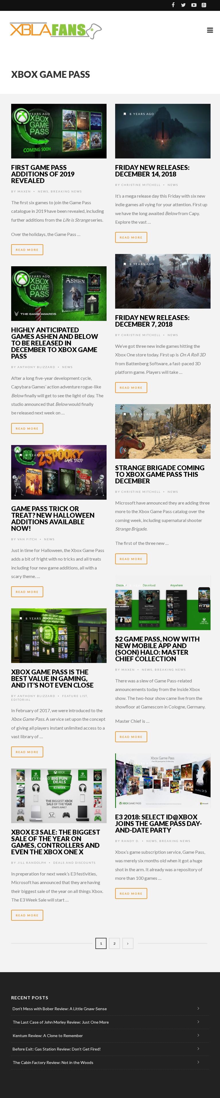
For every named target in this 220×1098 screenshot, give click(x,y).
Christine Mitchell (141, 184)
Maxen (24, 191)
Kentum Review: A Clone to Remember (48, 1035)
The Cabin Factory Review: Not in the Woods (53, 1062)
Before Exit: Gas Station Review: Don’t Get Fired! (57, 1049)
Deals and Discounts (74, 862)
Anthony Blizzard (36, 367)
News (43, 191)
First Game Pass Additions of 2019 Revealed (42, 173)
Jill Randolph (31, 862)
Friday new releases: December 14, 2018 (152, 170)
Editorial (21, 699)
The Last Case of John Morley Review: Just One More (61, 1022)
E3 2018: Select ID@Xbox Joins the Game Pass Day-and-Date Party (158, 823)
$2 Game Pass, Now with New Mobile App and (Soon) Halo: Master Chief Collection (157, 649)
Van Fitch (27, 539)
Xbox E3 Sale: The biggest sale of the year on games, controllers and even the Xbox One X (55, 842)
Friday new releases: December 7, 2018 (152, 320)
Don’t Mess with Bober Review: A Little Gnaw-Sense (60, 1008)
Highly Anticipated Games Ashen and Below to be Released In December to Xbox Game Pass (54, 343)
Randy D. (130, 841)
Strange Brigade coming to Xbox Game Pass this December (160, 474)
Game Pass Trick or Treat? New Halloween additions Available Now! (53, 518)
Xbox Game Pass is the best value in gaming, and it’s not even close (52, 678)
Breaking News (66, 191)
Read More (27, 249)
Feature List (74, 696)
